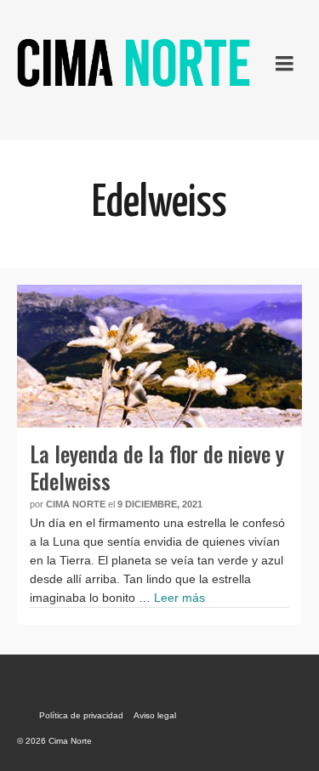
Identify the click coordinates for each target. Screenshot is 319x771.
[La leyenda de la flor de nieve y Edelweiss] (159, 356)
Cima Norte (75, 504)
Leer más (179, 597)
